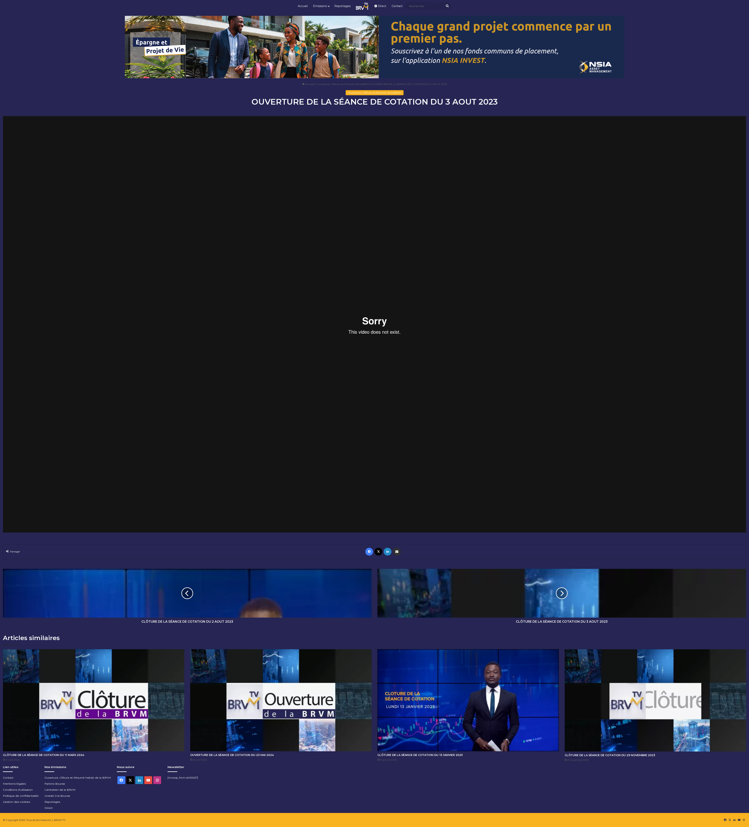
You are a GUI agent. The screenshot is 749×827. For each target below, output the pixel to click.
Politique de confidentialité (21, 795)
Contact (397, 6)
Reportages (342, 6)
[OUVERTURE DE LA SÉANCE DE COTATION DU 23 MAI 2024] (281, 700)
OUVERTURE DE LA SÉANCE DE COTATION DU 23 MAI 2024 (232, 755)
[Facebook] (369, 552)
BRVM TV (60, 820)
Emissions (320, 6)
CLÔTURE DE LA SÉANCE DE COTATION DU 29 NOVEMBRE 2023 (610, 755)
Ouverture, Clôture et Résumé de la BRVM (343, 84)
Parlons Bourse (54, 783)
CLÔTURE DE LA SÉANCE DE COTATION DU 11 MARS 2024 (43, 755)
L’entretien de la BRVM (59, 789)
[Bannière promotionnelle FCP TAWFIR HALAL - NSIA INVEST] (374, 46)
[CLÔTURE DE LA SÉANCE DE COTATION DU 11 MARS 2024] (93, 700)
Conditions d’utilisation (18, 789)
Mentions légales (14, 783)
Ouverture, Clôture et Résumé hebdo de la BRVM (77, 777)
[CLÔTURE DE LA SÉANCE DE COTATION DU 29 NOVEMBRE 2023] (655, 700)
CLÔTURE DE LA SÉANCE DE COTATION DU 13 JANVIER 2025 (420, 755)
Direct (381, 6)
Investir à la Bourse (57, 795)
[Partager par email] (397, 552)
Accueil (303, 6)
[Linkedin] (387, 552)
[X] (378, 552)
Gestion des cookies (16, 801)
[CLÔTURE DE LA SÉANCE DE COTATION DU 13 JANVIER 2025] (468, 700)
